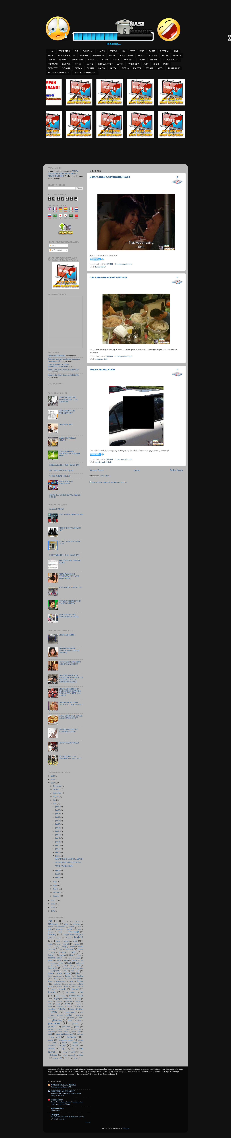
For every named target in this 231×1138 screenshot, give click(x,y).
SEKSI (156, 64)
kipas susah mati (70, 984)
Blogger (126, 1128)
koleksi (59, 986)
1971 (53, 911)
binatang (52, 934)
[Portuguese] (55, 217)
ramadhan (51, 1032)
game (50, 960)
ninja (78, 1006)
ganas (59, 960)
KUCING (153, 55)
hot (52, 965)
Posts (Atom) (105, 476)
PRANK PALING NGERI (102, 369)
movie (50, 1006)
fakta (50, 955)
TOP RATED (64, 51)
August (56, 797)
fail (73, 952)
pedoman (60, 1015)
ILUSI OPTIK (98, 55)
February (57, 892)
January (56, 896)
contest (77, 944)
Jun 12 (57, 849)
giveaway (54, 963)
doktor (72, 947)
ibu (58, 965)
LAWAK (142, 60)
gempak (75, 960)
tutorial (53, 1055)
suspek (62, 1045)
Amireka (71, 927)
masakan (59, 1001)
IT (79, 971)
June (55, 804)
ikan (65, 965)
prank (103, 462)
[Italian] (71, 210)
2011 (53, 904)
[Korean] (66, 217)
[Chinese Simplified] (77, 217)
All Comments (57, 250)
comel (66, 944)
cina (75, 941)
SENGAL (66, 68)
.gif (50, 921)
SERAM (78, 68)
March (56, 889)
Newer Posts (96, 470)
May (55, 882)
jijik (77, 973)
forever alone (55, 958)
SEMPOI (114, 51)
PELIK (51, 55)
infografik (55, 971)
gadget (77, 958)
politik (79, 1020)
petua (81, 1018)
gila (82, 960)
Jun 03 (57, 877)
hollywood (79, 963)
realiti (60, 1031)
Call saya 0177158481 (56, 356)
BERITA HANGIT (105, 64)
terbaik (109, 462)
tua (82, 1052)
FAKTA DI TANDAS (56, 509)
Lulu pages (55, 1115)
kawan (69, 978)
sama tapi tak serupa (64, 1034)
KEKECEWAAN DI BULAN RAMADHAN (64, 465)
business (67, 941)
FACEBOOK (133, 64)
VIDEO (78, 64)
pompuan (54, 1023)
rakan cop (77, 1029)
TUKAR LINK (174, 68)
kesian (80, 981)
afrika (66, 924)
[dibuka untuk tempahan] (90, 105)
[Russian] (50, 217)
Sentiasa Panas (57, 1100)
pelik (68, 1015)
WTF (132, 51)
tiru (73, 1049)
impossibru (66, 968)
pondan (75, 1024)
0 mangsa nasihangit (123, 264)
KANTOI (137, 68)
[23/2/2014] (59, 105)
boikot (59, 938)
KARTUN (84, 55)
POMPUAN (88, 51)
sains (79, 1032)
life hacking (70, 992)
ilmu (78, 965)
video (80, 1055)
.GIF (76, 51)
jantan (50, 973)
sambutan (80, 1034)
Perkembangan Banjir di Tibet (62, 1087)
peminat (78, 1015)
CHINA (116, 60)
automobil (59, 929)
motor (79, 1004)
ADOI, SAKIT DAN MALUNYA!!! (71, 514)
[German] (61, 210)
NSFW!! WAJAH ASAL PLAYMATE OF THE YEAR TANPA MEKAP (69, 576)
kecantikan (77, 979)
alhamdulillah (60, 927)
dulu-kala (69, 949)
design (64, 947)
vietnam (55, 1058)
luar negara (60, 996)
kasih (55, 979)
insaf (65, 971)
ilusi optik (52, 968)
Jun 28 (57, 814)
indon (81, 968)
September (57, 793)
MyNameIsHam (57, 1108)
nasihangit (60, 1006)
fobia (79, 955)
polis (70, 1020)
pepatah (62, 1018)
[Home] (229, 40)
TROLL (165, 55)
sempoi (71, 1037)
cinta (50, 944)
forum (70, 958)
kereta (71, 981)
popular (51, 1026)
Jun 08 (57, 870)
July (54, 800)
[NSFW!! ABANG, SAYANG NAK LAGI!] (97, 260)
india (74, 968)
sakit (50, 1034)
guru (61, 963)
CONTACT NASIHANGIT (85, 72)
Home (51, 51)
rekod (66, 1032)
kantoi (68, 976)
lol (81, 992)
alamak (50, 927)
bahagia (50, 932)
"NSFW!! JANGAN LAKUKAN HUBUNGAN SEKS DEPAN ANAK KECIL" (63, 173)
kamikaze (58, 976)
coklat (58, 944)
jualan (50, 976)
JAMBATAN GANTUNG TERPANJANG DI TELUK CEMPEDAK (68, 399)
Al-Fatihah (76, 924)
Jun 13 (57, 845)
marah (50, 1001)
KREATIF (177, 55)
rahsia (68, 1029)
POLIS (166, 64)
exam (53, 952)
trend (65, 1052)
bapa (59, 932)
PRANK (141, 55)
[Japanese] (61, 217)
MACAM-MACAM (170, 60)
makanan (99, 359)
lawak (97, 267)
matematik (68, 1001)
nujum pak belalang (76, 1009)
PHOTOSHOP (126, 55)
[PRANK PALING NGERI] (97, 456)
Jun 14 (57, 842)
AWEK (160, 68)
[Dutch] (77, 210)
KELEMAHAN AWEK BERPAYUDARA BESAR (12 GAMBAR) (69, 651)
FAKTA (152, 51)
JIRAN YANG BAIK (66, 424)
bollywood (67, 938)
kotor (81, 986)
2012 (53, 900)
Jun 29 (57, 810)
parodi (52, 1015)
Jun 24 (57, 828)
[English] (50, 210)
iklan (71, 965)
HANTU (101, 51)
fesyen (62, 955)
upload (72, 1055)
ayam (79, 929)
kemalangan (60, 981)
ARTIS (120, 64)
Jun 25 (57, 824)
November (57, 786)
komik (66, 986)
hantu (69, 963)
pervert (71, 1018)
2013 (53, 783)
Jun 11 (57, 852)
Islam (72, 971)
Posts (53, 246)
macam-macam (76, 996)
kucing (75, 989)
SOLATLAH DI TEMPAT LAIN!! (70, 588)
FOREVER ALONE (66, 55)
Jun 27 (57, 817)
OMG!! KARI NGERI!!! (67, 635)
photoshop (57, 1020)
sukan (75, 1043)
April (55, 885)
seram (80, 1040)
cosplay (56, 947)
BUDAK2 (63, 60)
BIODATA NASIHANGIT (58, 72)
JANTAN (113, 68)
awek (69, 929)
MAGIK (112, 55)
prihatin (50, 1029)
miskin (50, 1004)
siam (54, 1043)
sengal (50, 1040)
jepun (67, 973)
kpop (53, 989)
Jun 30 (57, 807)
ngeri (97, 462)
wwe (76, 1058)
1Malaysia (52, 924)
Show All (87, 1122)
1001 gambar (75, 921)
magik (56, 999)
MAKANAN (129, 60)
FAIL (176, 51)
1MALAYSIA (77, 60)
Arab (79, 926)
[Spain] (66, 210)
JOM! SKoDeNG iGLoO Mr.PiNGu (63, 1085)
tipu (63, 1049)
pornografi (66, 1027)
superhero (51, 1045)
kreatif (62, 989)
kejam (50, 981)
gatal (66, 960)
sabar (73, 1031)
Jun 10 (57, 856)
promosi (59, 1029)
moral (67, 1004)
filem (71, 955)
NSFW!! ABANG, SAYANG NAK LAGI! (110, 177)
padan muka (71, 1012)
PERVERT (52, 68)
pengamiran (52, 1018)
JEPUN (51, 60)
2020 (53, 776)
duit (61, 949)
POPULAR (53, 64)
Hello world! (55, 1110)
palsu (81, 1012)
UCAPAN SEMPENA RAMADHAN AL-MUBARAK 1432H (69, 454)
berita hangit (73, 932)
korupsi (74, 986)
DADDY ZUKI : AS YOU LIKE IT (63, 1091)
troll (73, 1052)
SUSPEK (66, 64)
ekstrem (80, 949)
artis (50, 929)
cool (49, 947)
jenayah (59, 973)
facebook (62, 952)
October (56, 789)
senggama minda (66, 1040)
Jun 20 (57, 835)
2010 (53, 907)
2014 (53, 779)
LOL (124, 51)
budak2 (78, 937)
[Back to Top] (229, 36)
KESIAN (149, 68)
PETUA (125, 68)
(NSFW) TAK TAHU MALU (69, 743)
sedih (52, 1037)
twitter (65, 1055)
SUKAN (90, 68)
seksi (59, 1037)
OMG (141, 51)
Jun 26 (57, 821)
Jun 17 (57, 838)
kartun (80, 976)
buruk (58, 941)
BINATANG (93, 60)
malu (79, 999)
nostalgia (51, 1009)
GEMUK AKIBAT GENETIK (59, 476)
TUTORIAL (165, 51)
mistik (58, 1004)
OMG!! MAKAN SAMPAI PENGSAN (108, 277)
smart (64, 1043)
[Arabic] (71, 217)
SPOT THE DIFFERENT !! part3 (61, 470)
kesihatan (57, 984)
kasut (62, 978)
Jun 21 (57, 831)
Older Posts (176, 470)
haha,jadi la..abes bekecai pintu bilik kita (63, 370)
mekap (78, 1001)
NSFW (103, 267)
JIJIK (146, 64)
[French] (55, 210)
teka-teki (75, 1045)
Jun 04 (57, 874)
